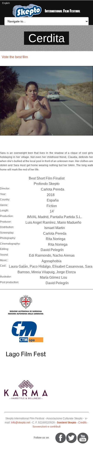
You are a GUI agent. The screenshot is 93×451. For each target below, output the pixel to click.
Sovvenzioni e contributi (46, 426)
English (6, 3)
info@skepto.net (20, 422)
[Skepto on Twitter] (53, 437)
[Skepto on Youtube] (51, 437)
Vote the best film (15, 57)
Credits (82, 422)
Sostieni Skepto (66, 422)
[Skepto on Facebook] (60, 437)
